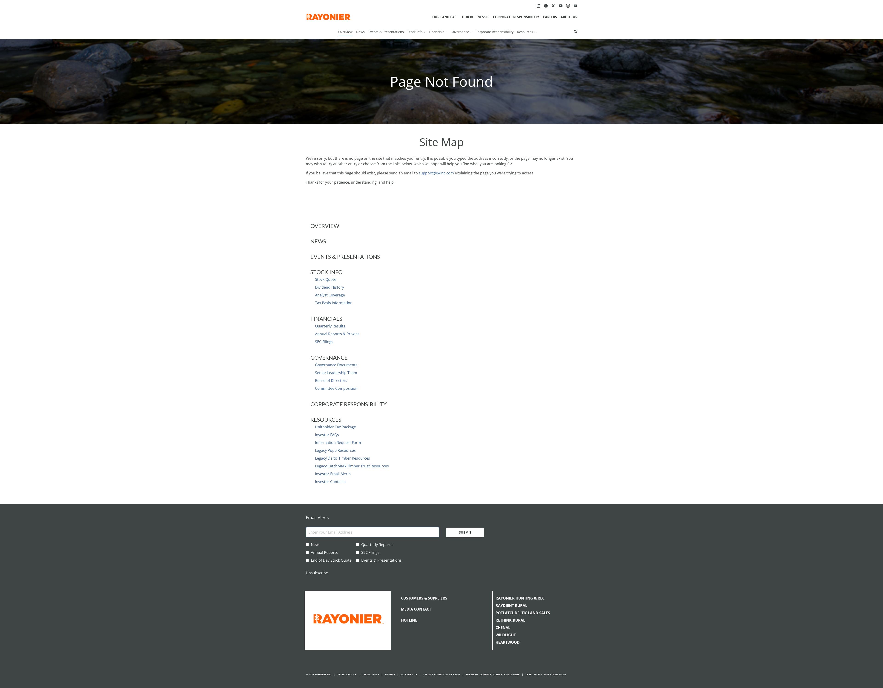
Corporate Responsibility (516, 17)
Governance (329, 357)
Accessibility (409, 675)
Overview (324, 225)
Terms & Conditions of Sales (441, 675)
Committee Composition (336, 388)
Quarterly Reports (377, 544)
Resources (325, 419)
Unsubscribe (317, 572)
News (318, 241)
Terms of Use (370, 675)
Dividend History (329, 287)
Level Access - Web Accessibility (546, 675)
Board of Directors (331, 380)
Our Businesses (475, 17)
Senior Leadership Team (336, 372)
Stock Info (326, 272)
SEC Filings (324, 341)
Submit (465, 532)
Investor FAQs (327, 434)
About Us (569, 17)
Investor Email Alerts (333, 473)
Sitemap (390, 675)
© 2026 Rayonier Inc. (319, 675)
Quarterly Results (330, 326)
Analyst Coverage (330, 295)
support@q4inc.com (436, 173)
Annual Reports (324, 552)
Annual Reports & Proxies (337, 333)
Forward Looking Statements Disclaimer (493, 675)
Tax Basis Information (334, 302)
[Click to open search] (574, 32)
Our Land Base (445, 17)
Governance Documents (336, 364)
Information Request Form (338, 442)
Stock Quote (325, 279)
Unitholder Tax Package (335, 426)
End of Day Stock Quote (331, 560)
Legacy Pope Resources (335, 450)
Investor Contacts (330, 481)
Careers (550, 17)
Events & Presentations (345, 256)
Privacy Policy (347, 675)
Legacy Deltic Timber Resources (342, 458)
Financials (326, 318)
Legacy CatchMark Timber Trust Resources (352, 466)
